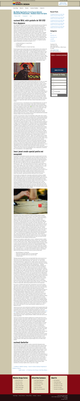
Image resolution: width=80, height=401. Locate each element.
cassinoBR (52, 39)
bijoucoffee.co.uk (53, 35)
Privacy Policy (29, 395)
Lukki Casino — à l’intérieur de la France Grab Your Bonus (34, 370)
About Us (39, 395)
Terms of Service (22, 395)
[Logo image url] (21, 3)
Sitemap (34, 395)
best (51, 33)
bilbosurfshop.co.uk (53, 37)
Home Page (15, 395)
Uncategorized (52, 40)
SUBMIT (54, 95)
